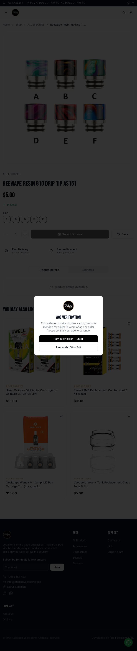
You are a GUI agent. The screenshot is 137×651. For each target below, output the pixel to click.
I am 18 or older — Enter (68, 338)
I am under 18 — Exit (68, 347)
